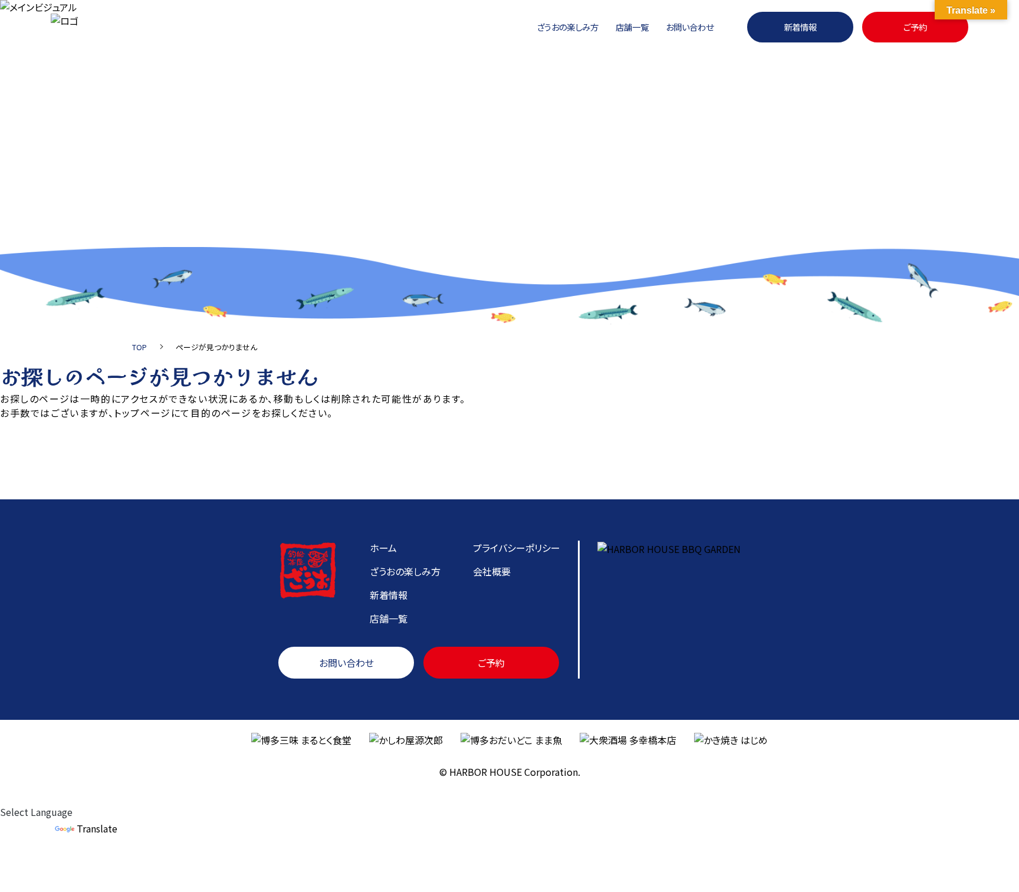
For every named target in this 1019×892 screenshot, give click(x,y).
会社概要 (492, 571)
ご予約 (915, 27)
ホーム (383, 548)
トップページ (142, 413)
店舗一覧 (632, 27)
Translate (97, 828)
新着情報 (800, 27)
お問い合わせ (690, 27)
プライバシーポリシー (516, 548)
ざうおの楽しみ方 (568, 27)
